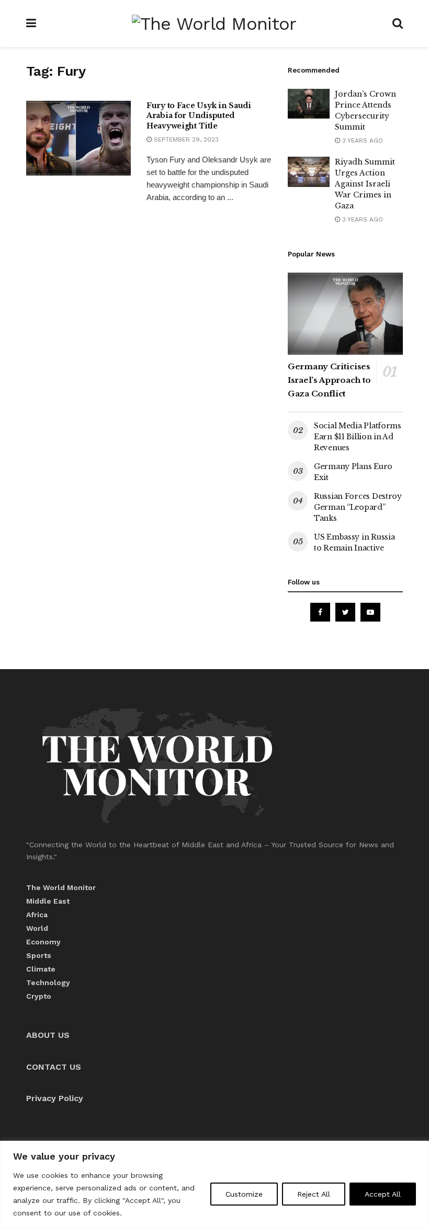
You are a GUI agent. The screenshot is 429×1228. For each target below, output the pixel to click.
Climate (40, 969)
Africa (37, 914)
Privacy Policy (54, 1098)
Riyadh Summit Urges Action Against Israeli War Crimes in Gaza (365, 183)
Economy (43, 942)
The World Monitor (61, 887)
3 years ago (361, 140)
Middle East (48, 901)
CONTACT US (53, 1067)
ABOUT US (48, 1035)
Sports (38, 955)
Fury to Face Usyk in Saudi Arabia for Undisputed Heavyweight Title (198, 116)
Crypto (38, 996)
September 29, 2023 (185, 139)
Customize (244, 1194)
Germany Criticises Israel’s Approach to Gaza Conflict (329, 380)
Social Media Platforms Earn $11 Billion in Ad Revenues (357, 436)
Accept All (383, 1194)
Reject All (313, 1194)
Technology (48, 982)
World (37, 928)
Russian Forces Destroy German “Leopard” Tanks (358, 507)
